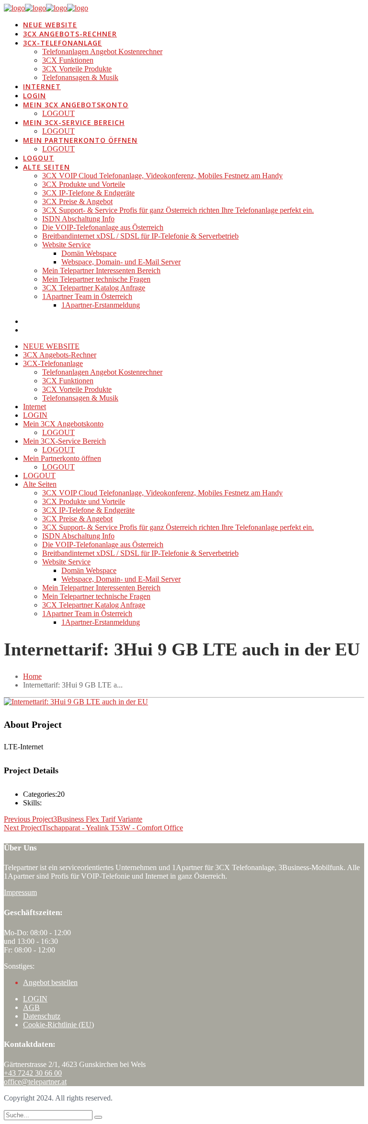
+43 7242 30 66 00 (33, 1073)
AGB (31, 1007)
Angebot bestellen (50, 982)
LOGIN (35, 999)
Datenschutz (41, 1016)
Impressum (20, 892)
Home (32, 676)
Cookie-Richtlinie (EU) (58, 1025)
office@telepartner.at (35, 1082)
